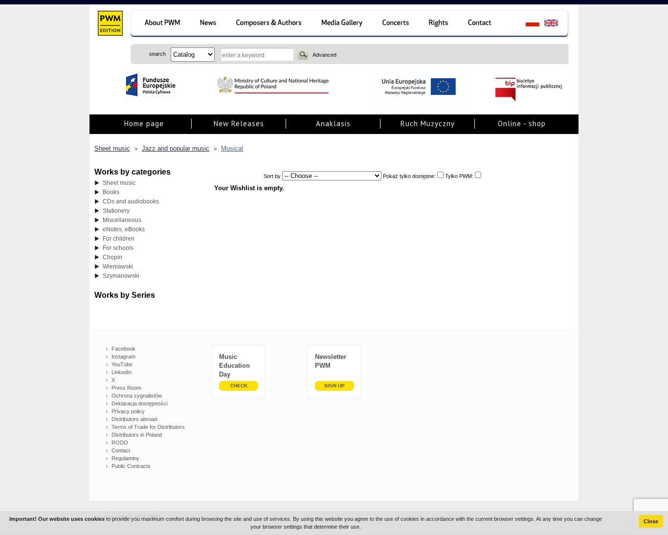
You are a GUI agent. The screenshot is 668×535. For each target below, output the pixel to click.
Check (238, 385)
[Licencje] (439, 24)
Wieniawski (118, 266)
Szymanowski (121, 275)
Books (111, 192)
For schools (118, 248)
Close (651, 521)
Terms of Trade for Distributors (148, 427)
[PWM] (109, 24)
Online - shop (522, 123)
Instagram (123, 356)
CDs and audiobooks (131, 201)
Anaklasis (333, 123)
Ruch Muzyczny (428, 123)
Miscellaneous (122, 220)
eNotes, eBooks (124, 229)
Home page (144, 123)
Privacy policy (128, 411)
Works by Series (124, 295)
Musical (232, 148)
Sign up (334, 385)
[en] (557, 24)
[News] (209, 24)
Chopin (112, 257)
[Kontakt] (484, 24)
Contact (120, 450)
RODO (119, 443)
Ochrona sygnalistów (136, 396)
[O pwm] (160, 24)
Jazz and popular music (175, 148)
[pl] (526, 24)
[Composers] (269, 24)
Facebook (123, 349)
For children (118, 238)
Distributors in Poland (136, 435)
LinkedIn (121, 372)
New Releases (239, 123)
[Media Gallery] (343, 24)
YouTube (122, 364)
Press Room (126, 388)
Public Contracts (131, 466)
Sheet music (112, 148)
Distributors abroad (134, 419)
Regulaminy (125, 458)
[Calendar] (397, 24)
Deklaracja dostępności (139, 403)
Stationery (116, 210)
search (303, 54)
